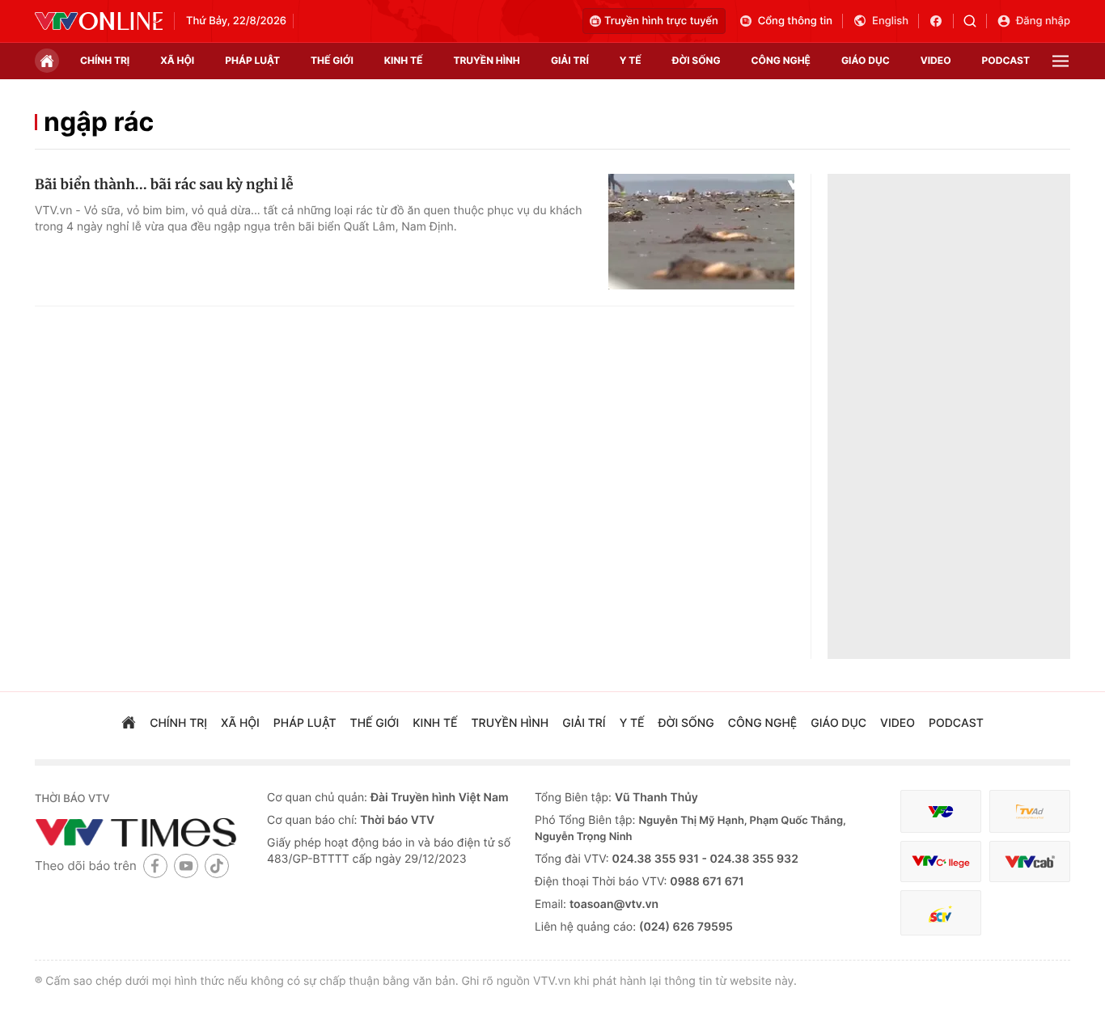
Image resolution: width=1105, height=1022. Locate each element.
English (890, 21)
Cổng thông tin (795, 21)
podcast (1006, 60)
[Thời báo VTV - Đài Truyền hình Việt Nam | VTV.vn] (99, 21)
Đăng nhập (1043, 21)
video (936, 60)
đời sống (696, 60)
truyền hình (486, 60)
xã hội (177, 60)
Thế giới (332, 60)
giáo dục (865, 60)
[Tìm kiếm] (975, 21)
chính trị (104, 60)
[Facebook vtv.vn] (941, 21)
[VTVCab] (1029, 861)
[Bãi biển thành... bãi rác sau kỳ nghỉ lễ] (701, 232)
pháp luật (252, 60)
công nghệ (781, 60)
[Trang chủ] (47, 61)
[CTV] (940, 861)
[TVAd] (1029, 811)
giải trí (570, 60)
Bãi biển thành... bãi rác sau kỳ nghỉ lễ (164, 184)
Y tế (630, 60)
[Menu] (1060, 61)
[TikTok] (217, 865)
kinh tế (403, 60)
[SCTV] (940, 913)
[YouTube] (186, 865)
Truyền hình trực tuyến (661, 21)
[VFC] (940, 811)
